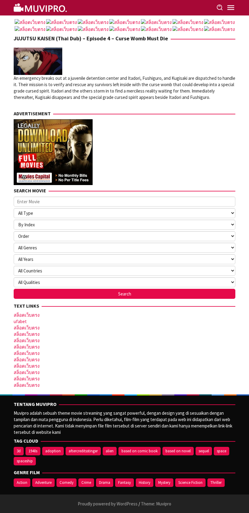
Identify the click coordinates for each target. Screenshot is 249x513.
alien (110, 451)
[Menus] (230, 7)
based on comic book (139, 451)
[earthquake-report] (41, 7)
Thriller (216, 482)
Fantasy (124, 482)
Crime (86, 482)
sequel (204, 451)
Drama (104, 482)
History (144, 482)
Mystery (164, 482)
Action (22, 482)
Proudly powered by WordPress (108, 504)
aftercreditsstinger (83, 451)
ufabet (20, 321)
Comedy (66, 482)
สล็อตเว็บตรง (26, 315)
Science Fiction (190, 482)
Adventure (43, 482)
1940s (33, 451)
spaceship (25, 461)
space (221, 451)
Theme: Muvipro (156, 504)
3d (19, 451)
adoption (53, 451)
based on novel (178, 451)
